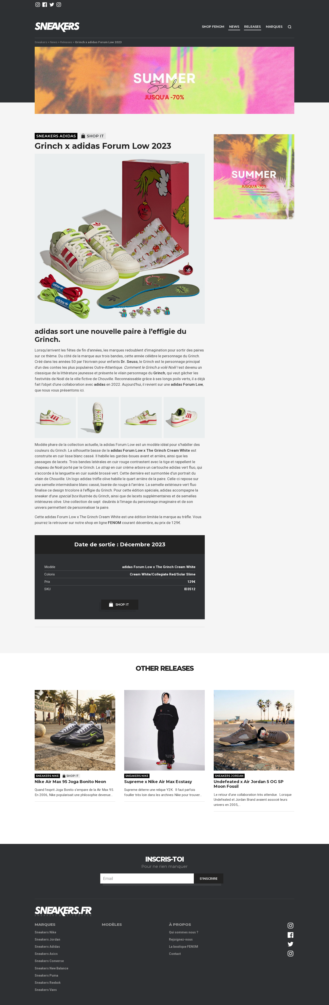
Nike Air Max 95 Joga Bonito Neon (70, 781)
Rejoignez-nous (181, 939)
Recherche (289, 27)
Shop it (95, 136)
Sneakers (41, 42)
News (234, 27)
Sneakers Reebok (48, 982)
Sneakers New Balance (51, 968)
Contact (175, 954)
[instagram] (38, 5)
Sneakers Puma (46, 975)
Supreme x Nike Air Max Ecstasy (158, 781)
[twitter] (52, 5)
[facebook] (45, 5)
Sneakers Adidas (56, 136)
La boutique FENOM (183, 946)
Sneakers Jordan (229, 775)
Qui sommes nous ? (183, 932)
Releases (252, 27)
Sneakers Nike (47, 775)
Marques (274, 27)
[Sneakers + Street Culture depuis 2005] (63, 911)
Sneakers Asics (46, 954)
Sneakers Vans (46, 990)
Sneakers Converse (49, 961)
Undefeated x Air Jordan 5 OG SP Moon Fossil (249, 784)
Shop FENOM (213, 27)
